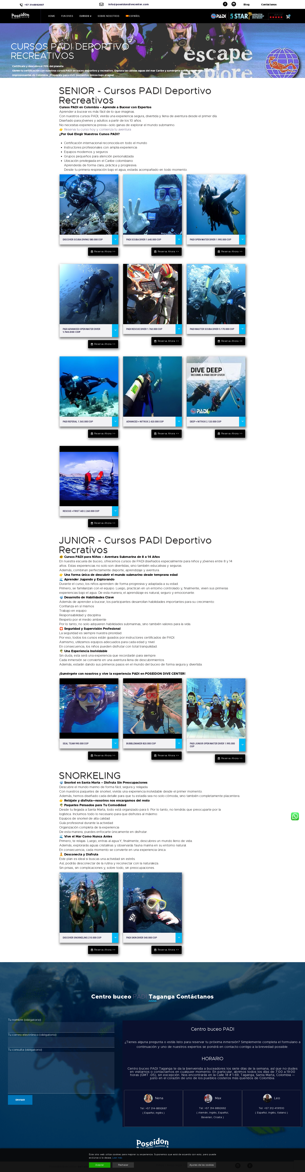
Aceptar (99, 1164)
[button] (103, 251)
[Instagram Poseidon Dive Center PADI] (235, 4)
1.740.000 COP (81, 330)
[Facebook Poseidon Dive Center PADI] (227, 4)
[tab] (89, 240)
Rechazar (123, 1164)
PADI (141, 996)
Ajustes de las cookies (202, 1164)
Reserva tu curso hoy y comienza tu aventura (97, 129)
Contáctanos (269, 4)
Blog (247, 4)
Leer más (117, 1157)
